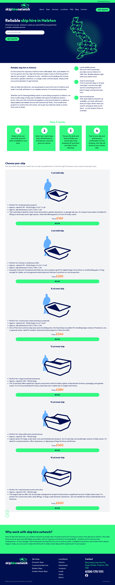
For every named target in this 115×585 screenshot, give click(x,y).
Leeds (61, 571)
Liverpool (62, 568)
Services (55, 9)
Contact (84, 9)
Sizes (48, 9)
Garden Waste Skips (40, 571)
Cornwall (18, 89)
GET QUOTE (103, 10)
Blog (77, 9)
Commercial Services (103, 1)
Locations (64, 9)
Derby (61, 574)
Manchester (63, 565)
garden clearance (26, 79)
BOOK (57, 223)
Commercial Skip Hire (40, 565)
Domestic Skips (38, 562)
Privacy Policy (106, 581)
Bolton (61, 577)
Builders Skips (37, 568)
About (41, 9)
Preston (62, 562)
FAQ (71, 9)
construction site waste (28, 105)
